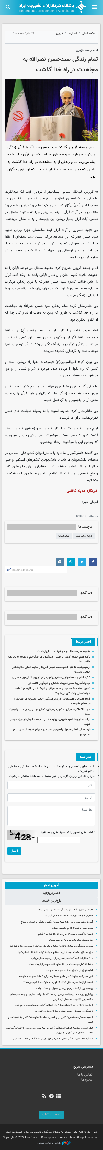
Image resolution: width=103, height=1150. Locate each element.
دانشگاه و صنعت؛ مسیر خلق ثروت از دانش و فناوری (64, 1011)
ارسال (14, 850)
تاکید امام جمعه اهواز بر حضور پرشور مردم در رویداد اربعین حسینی (51, 677)
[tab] (51, 885)
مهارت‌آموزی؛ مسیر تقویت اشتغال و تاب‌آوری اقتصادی (59, 683)
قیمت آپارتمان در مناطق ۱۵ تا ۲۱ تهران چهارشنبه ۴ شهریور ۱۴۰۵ (58, 982)
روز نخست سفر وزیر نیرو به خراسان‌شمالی (70, 940)
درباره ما (87, 1080)
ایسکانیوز (54, 192)
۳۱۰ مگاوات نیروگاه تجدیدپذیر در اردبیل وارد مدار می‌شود (62, 958)
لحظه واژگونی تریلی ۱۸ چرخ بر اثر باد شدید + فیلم (65, 934)
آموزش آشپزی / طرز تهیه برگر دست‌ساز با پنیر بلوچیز (64, 910)
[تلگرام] (51, 1096)
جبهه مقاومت (84, 535)
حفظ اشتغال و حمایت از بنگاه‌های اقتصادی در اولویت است (61, 964)
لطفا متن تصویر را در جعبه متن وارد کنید (68, 832)
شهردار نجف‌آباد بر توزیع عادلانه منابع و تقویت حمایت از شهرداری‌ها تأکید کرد (51, 946)
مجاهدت (64, 535)
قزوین (59, 33)
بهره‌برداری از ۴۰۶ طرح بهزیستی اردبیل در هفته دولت (64, 988)
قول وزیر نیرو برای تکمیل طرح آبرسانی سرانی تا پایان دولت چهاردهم (56, 976)
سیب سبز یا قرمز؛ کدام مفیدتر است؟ (72, 928)
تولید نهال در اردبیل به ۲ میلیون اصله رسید (69, 970)
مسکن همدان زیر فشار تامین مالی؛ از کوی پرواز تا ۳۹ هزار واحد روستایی (53, 1039)
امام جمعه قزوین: (86, 50)
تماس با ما (85, 1075)
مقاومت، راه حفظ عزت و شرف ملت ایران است (63, 651)
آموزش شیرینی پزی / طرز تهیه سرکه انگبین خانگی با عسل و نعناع (57, 922)
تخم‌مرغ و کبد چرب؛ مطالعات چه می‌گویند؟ (69, 916)
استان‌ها (72, 33)
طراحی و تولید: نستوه (50, 1143)
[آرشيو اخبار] (59, 1096)
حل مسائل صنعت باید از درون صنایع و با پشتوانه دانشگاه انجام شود (55, 952)
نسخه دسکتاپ (51, 1114)
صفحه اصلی (89, 33)
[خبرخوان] (44, 1096)
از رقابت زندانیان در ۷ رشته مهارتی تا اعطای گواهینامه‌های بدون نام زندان (53, 1005)
